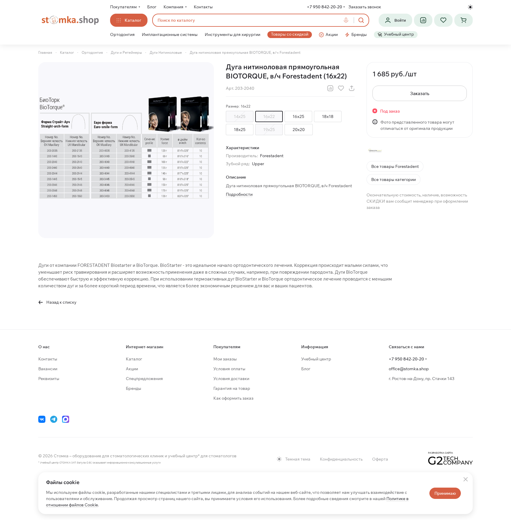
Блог (305, 368)
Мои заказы (225, 359)
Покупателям (226, 346)
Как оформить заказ (233, 398)
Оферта (380, 459)
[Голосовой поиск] (347, 20)
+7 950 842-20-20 (324, 7)
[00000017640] (126, 150)
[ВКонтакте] (41, 419)
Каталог (134, 359)
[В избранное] (341, 88)
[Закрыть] (465, 479)
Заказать (419, 93)
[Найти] (361, 20)
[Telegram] (53, 419)
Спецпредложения (144, 378)
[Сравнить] (330, 88)
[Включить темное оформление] (470, 7)
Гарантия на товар (231, 388)
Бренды (133, 388)
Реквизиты (48, 378)
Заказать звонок (364, 7)
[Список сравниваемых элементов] (423, 20)
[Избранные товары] (443, 20)
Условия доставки (231, 378)
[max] (65, 419)
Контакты (47, 359)
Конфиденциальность (341, 459)
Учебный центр (316, 359)
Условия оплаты (229, 368)
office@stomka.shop (409, 368)
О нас (44, 346)
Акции (132, 368)
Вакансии (47, 368)
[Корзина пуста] (463, 20)
